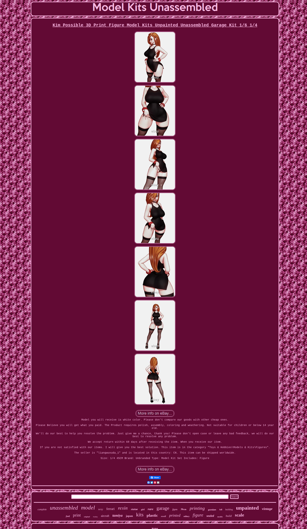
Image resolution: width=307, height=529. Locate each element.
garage (163, 508)
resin (123, 507)
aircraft (105, 515)
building (229, 509)
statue (134, 509)
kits (139, 514)
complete (42, 509)
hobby (95, 517)
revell (163, 516)
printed (174, 515)
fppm (174, 509)
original (87, 517)
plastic (152, 515)
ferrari (110, 509)
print (77, 515)
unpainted (247, 508)
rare (150, 509)
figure (198, 515)
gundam (212, 509)
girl (143, 509)
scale (239, 514)
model (88, 507)
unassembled (64, 508)
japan (129, 515)
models (220, 517)
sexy (100, 509)
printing (197, 508)
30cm (183, 509)
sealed (210, 515)
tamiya (117, 515)
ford (68, 516)
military (186, 516)
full (220, 509)
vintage (267, 509)
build (229, 515)
